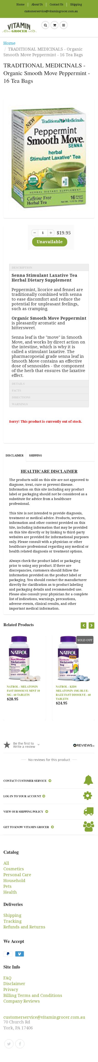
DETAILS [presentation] (18, 383)
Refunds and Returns (24, 927)
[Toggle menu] (63, 25)
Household (14, 880)
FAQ (7, 978)
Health (10, 892)
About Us (37, 4)
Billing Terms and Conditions (32, 995)
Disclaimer (14, 455)
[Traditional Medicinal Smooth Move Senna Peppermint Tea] (49, 157)
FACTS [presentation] (16, 390)
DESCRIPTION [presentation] (22, 267)
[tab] (49, 267)
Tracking (12, 921)
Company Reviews (21, 1001)
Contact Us (56, 4)
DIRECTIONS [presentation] (21, 397)
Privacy (10, 989)
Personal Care (17, 874)
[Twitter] (8, 1043)
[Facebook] (19, 1043)
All (6, 863)
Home (20, 4)
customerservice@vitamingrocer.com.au (51, 11)
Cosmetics (13, 868)
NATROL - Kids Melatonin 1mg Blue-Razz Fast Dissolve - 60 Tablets (49, 693)
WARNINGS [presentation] (20, 404)
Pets (7, 886)
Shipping (76, 4)
